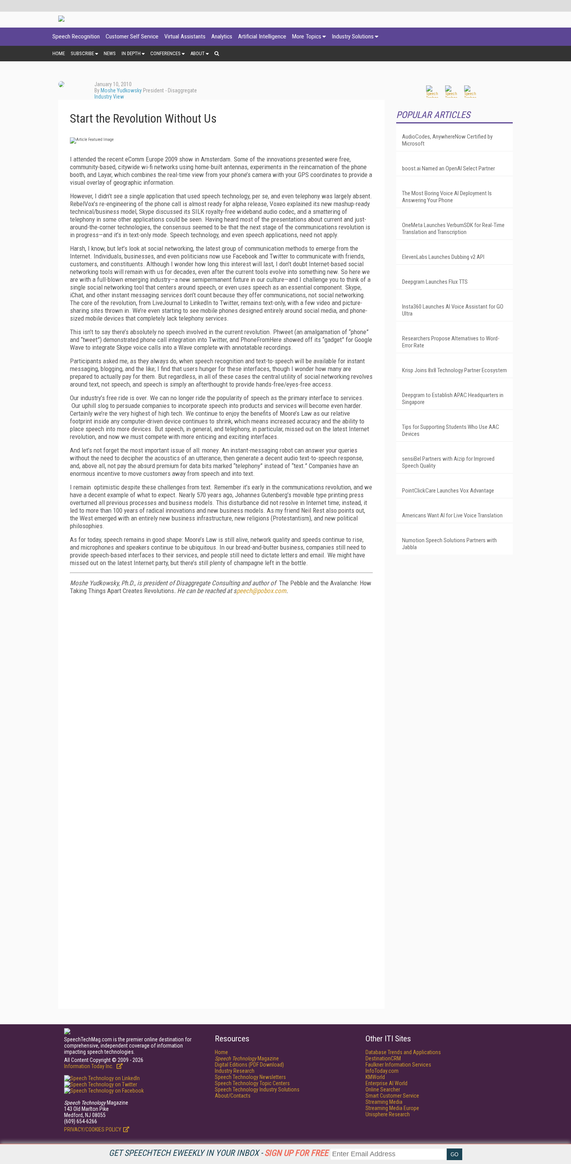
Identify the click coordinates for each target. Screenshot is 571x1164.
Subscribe (82, 53)
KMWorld (375, 1077)
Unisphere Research (388, 1114)
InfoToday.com (382, 1071)
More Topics (306, 36)
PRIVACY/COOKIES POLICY (92, 1129)
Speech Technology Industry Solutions (257, 1089)
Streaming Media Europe (392, 1108)
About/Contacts (233, 1096)
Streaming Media (384, 1102)
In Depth (131, 53)
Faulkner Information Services (398, 1065)
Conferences (165, 53)
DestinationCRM (383, 1058)
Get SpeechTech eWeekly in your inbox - (218, 1153)
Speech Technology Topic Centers (252, 1083)
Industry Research (234, 1071)
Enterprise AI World (386, 1083)
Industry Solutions (353, 36)
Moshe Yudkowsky (121, 90)
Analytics (221, 36)
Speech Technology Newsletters (250, 1077)
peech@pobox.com (261, 591)
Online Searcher (383, 1089)
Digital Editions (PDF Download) (249, 1065)
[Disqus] (221, 697)
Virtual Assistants (184, 36)
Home (58, 53)
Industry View (109, 97)
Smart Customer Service (392, 1096)
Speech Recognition (76, 36)
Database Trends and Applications (403, 1052)
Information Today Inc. (89, 1066)
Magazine (247, 1058)
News (110, 53)
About (197, 53)
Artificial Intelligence (262, 36)
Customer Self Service (132, 36)
